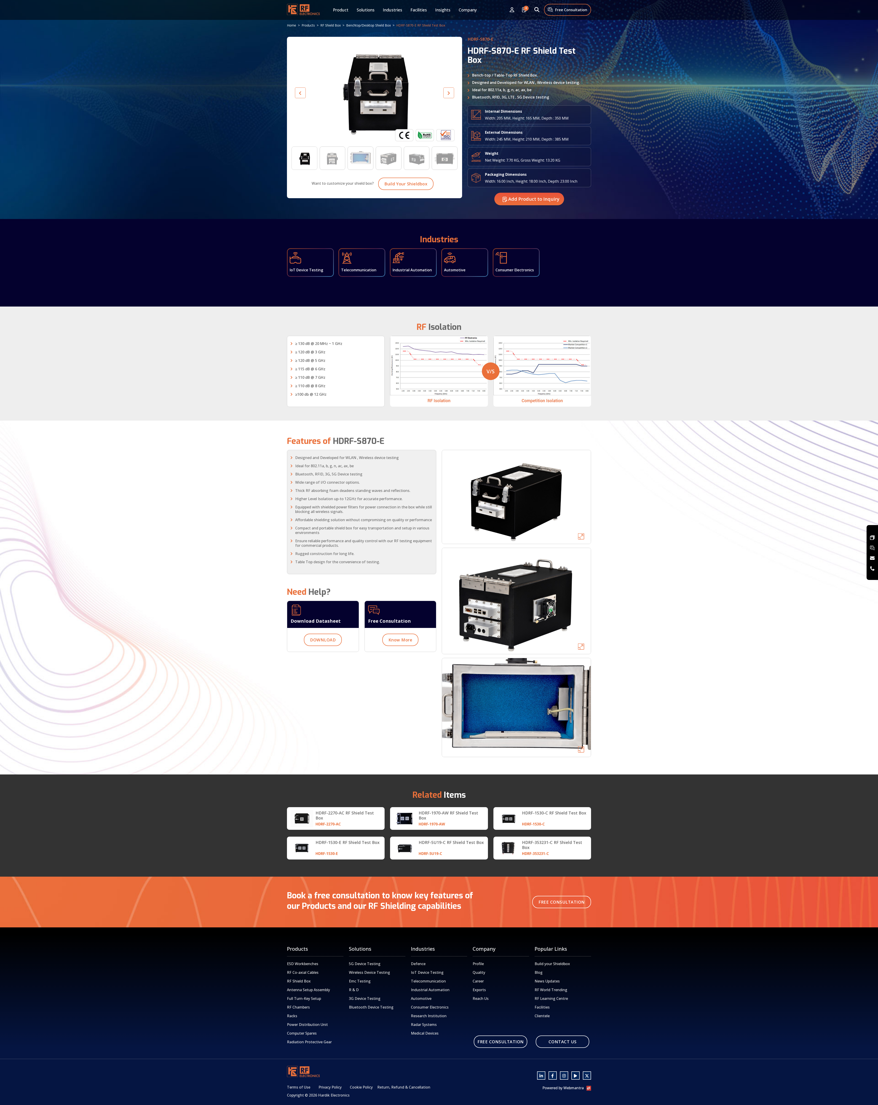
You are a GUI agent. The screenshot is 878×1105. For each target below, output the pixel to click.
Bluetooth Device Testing (371, 1007)
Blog (539, 972)
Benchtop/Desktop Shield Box (368, 25)
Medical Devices (425, 1033)
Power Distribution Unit (307, 1024)
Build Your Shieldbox (405, 184)
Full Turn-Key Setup (304, 998)
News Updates (547, 981)
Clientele (542, 1015)
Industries (392, 10)
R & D (354, 989)
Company (468, 10)
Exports (479, 989)
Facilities (418, 10)
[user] (511, 10)
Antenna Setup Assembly (308, 989)
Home (291, 25)
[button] (448, 93)
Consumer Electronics (430, 1007)
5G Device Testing (364, 963)
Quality (479, 972)
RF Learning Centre (551, 998)
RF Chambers (298, 1007)
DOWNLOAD (323, 640)
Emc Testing (360, 981)
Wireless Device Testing (369, 972)
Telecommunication (428, 981)
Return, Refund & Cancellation (403, 1087)
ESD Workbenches (302, 963)
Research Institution (429, 1015)
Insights (442, 10)
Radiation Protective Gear (309, 1041)
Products (308, 25)
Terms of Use (298, 1087)
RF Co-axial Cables (303, 972)
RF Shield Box (330, 25)
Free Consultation (570, 9)
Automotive (421, 998)
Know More (400, 640)
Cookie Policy (361, 1087)
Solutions (366, 10)
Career (478, 981)
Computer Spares (302, 1033)
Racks (292, 1015)
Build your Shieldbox (552, 963)
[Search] (537, 10)
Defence (418, 963)
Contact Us (563, 1041)
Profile (478, 963)
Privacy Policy (330, 1087)
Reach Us (481, 998)
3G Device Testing (364, 998)
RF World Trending (551, 989)
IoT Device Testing (427, 972)
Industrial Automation (430, 989)
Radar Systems (424, 1024)
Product (340, 10)
